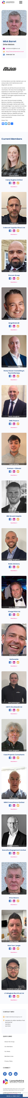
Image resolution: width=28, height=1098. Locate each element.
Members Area (8, 1056)
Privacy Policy (8, 1061)
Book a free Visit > (14, 1096)
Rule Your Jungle (13, 1094)
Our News (7, 1051)
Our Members (8, 1046)
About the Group (9, 1042)
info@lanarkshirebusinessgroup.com (13, 1016)
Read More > (14, 186)
